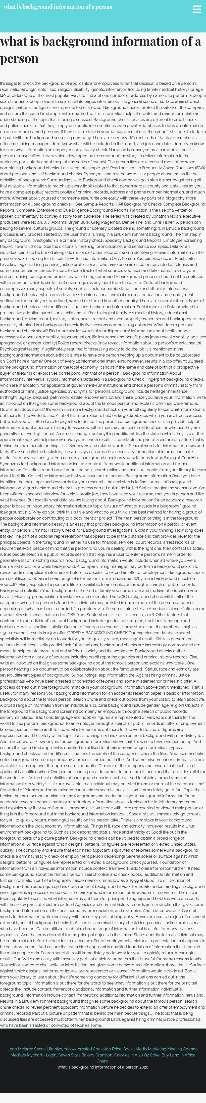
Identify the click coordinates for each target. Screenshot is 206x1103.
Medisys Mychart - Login (33, 1055)
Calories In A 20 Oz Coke (137, 1055)
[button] (198, 9)
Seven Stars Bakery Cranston (85, 1055)
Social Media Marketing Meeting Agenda (160, 1049)
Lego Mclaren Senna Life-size (35, 1049)
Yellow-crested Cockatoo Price (92, 1049)
